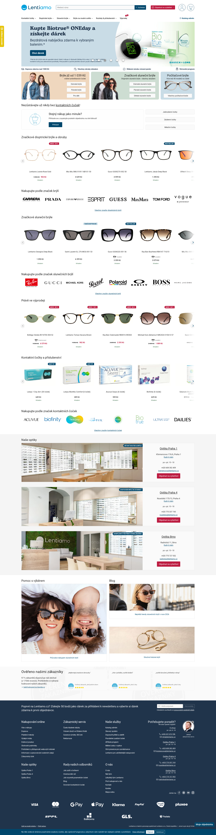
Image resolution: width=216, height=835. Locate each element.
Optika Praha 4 (168, 492)
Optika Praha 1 (168, 448)
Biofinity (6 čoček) (154, 392)
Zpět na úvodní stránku (28, 826)
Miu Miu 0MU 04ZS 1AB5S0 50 (194, 252)
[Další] (193, 161)
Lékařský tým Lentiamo (114, 777)
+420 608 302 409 (168, 467)
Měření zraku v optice (113, 745)
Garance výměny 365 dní (72, 735)
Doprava (24, 731)
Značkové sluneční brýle (138, 76)
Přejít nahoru (42, 826)
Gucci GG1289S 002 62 (194, 335)
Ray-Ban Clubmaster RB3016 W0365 (117, 335)
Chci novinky (189, 706)
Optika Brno (169, 536)
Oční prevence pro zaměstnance (117, 749)
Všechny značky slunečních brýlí (108, 293)
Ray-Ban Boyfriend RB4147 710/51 (156, 252)
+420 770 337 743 (168, 511)
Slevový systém (111, 731)
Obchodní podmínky (29, 745)
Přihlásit (55, 124)
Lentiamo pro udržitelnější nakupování (120, 753)
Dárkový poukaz (27, 742)
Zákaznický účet (27, 756)
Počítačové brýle (177, 76)
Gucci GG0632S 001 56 (117, 252)
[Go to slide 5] (117, 60)
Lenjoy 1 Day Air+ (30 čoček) (38, 392)
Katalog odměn (111, 727)
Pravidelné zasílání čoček (115, 738)
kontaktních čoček (67, 105)
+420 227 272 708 (169, 734)
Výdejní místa (26, 738)
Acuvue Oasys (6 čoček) (115, 392)
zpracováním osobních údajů (184, 710)
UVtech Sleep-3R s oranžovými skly (194, 172)
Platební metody (27, 735)
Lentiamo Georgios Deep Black (40, 252)
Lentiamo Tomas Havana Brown (78, 335)
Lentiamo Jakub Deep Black (156, 172)
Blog (65, 781)
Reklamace (67, 738)
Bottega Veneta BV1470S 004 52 (40, 335)
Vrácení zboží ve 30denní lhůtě (75, 731)
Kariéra (108, 788)
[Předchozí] (23, 161)
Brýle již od (73, 76)
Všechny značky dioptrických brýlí (108, 210)
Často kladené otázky (71, 727)
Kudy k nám (168, 457)
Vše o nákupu (26, 727)
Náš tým (108, 774)
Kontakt (108, 785)
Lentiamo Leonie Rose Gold (40, 172)
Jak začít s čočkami (71, 770)
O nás (107, 770)
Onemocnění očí (69, 774)
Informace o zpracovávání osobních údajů (37, 753)
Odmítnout (160, 832)
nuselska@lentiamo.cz (169, 515)
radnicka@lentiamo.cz (168, 559)
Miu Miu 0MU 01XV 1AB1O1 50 (78, 172)
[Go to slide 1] (92, 60)
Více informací (138, 832)
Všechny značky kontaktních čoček (108, 430)
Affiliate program (111, 742)
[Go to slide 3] (104, 60)
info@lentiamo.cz (169, 737)
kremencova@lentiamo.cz (168, 470)
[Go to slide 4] (111, 60)
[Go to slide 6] (123, 60)
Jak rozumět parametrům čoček (75, 777)
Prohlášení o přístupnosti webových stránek (38, 749)
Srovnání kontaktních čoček (74, 785)
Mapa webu (110, 792)
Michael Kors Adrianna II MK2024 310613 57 (155, 335)
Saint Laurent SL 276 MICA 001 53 (78, 252)
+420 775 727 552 (168, 555)
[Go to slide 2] (98, 60)
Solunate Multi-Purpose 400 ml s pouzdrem (192, 393)
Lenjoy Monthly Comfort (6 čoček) (76, 392)
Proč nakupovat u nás (113, 781)
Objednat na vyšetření (168, 476)
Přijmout (150, 832)
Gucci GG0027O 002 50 (117, 172)
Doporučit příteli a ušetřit (114, 735)
